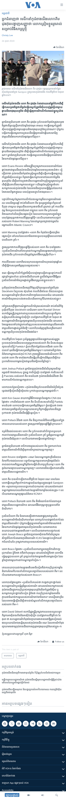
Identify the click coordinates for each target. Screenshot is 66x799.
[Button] (58, 47)
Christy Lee (7, 35)
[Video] (28, 795)
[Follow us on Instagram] (26, 724)
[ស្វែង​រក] (56, 795)
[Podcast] (46, 724)
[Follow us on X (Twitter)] (12, 724)
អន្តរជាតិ (6, 13)
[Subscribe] (53, 724)
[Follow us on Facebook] (5, 724)
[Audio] (42, 795)
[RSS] (40, 724)
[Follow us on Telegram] (33, 724)
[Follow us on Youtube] (19, 724)
